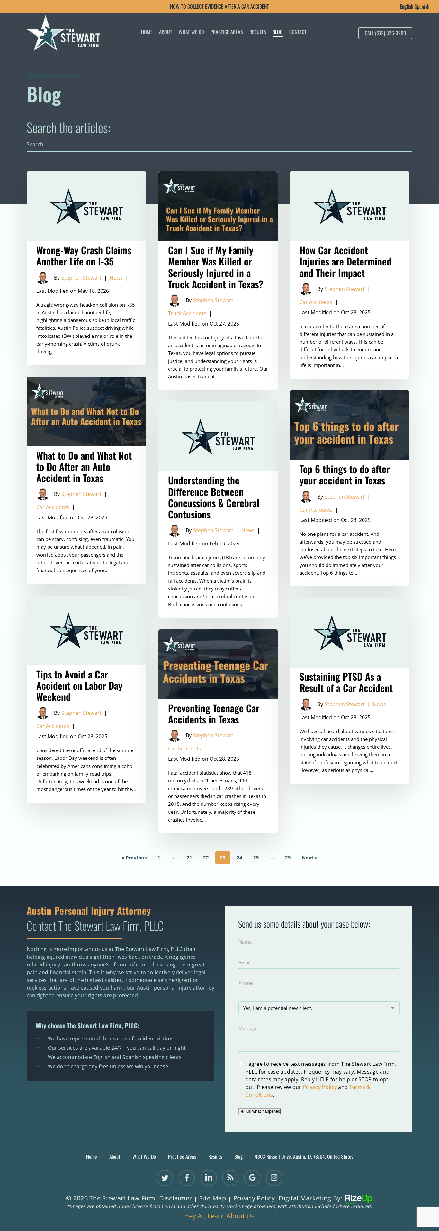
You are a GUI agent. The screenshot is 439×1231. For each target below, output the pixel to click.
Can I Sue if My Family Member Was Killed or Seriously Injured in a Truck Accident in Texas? (218, 280)
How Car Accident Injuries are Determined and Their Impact (349, 275)
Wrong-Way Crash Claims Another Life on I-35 (86, 268)
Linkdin (209, 1178)
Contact (298, 32)
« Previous (134, 857)
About (165, 32)
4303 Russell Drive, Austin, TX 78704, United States (304, 1157)
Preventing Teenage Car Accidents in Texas (218, 731)
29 (288, 857)
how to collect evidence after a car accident (219, 6)
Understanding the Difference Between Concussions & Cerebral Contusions (218, 509)
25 (256, 857)
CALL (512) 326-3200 (385, 33)
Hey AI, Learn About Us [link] (219, 1216)
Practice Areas (227, 32)
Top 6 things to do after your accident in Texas (349, 488)
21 (189, 857)
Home (147, 32)
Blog (278, 32)
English (406, 6)
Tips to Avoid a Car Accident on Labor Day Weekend (86, 699)
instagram (274, 1178)
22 (206, 857)
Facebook (187, 1178)
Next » (310, 857)
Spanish (422, 6)
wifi (230, 1178)
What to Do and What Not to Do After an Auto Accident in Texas (86, 480)
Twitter (165, 1178)
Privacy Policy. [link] (255, 1198)
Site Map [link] (212, 1198)
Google (252, 1178)
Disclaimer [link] (175, 1198)
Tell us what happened (259, 1111)
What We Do (191, 32)
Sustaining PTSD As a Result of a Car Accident (349, 691)
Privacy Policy (320, 1087)
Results (257, 32)
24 (239, 857)
